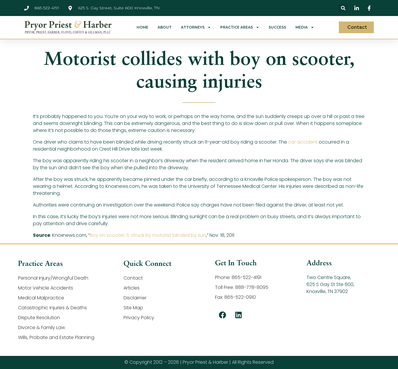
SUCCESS (277, 27)
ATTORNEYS (193, 27)
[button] (343, 8)
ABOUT (165, 27)
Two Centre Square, (329, 277)
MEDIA (301, 27)
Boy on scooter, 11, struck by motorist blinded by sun (148, 235)
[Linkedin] (238, 315)
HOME (142, 27)
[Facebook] (222, 315)
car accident (303, 142)
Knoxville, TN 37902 (327, 291)
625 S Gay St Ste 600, (330, 284)
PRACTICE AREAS (236, 27)
